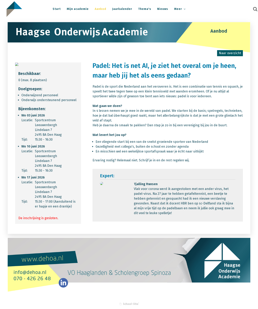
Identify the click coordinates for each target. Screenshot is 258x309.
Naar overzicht (230, 53)
